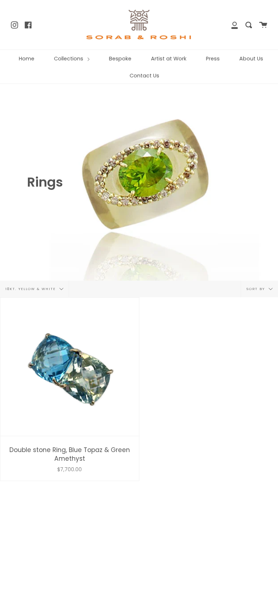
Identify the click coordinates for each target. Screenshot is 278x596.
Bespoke (120, 58)
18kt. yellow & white (31, 288)
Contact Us (144, 75)
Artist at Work (168, 58)
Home (26, 58)
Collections (69, 58)
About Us (251, 58)
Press (213, 58)
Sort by (257, 288)
